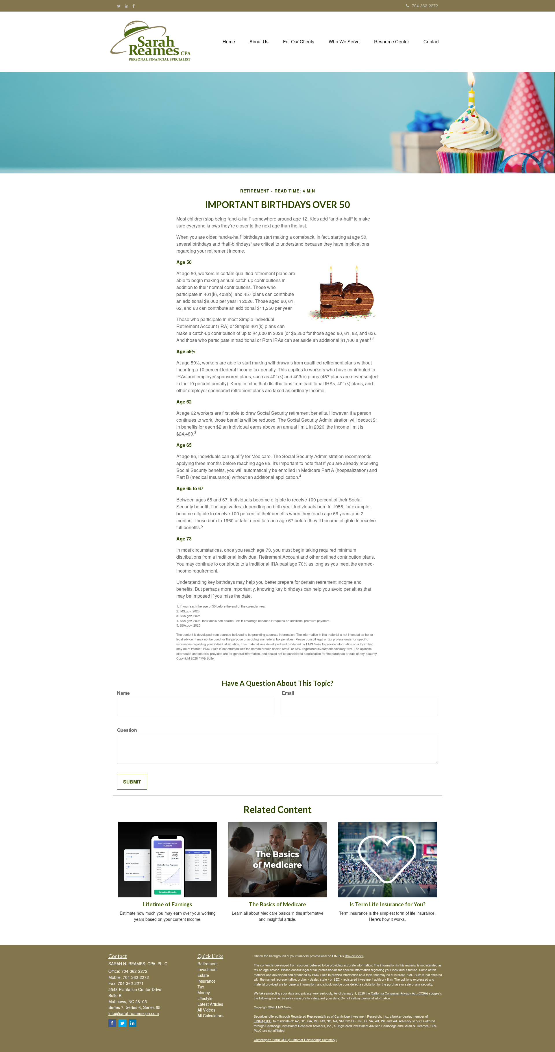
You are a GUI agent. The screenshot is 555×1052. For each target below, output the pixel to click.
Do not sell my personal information (365, 998)
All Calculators (210, 1015)
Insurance (206, 981)
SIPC (267, 1020)
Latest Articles (210, 1004)
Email (288, 693)
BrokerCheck (354, 955)
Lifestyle (204, 998)
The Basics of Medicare (277, 904)
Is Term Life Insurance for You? (387, 904)
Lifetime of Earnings (167, 904)
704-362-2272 (425, 5)
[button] (259, 41)
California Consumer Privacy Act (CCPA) (399, 993)
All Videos (206, 1010)
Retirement (207, 963)
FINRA (258, 1020)
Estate (203, 975)
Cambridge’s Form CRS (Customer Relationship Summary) (295, 1039)
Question (127, 730)
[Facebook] (133, 6)
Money (203, 992)
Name (123, 693)
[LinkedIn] (126, 6)
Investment (207, 969)
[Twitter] (119, 6)
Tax (200, 987)
